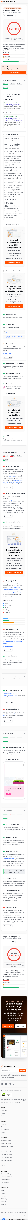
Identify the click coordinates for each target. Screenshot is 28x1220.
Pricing (3, 1113)
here (20, 922)
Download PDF (10, 15)
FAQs (2, 1127)
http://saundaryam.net (8, 693)
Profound (3, 1196)
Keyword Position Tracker (8, 1149)
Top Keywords (5, 1163)
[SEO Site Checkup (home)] (8, 1)
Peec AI (3, 1193)
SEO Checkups (5, 1129)
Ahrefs (3, 1190)
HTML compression (18, 480)
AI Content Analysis (6, 1140)
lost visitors (12, 476)
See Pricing (20, 1026)
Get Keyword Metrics (14, 262)
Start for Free (8, 1026)
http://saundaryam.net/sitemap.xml (14, 331)
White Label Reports (6, 1165)
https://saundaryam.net (11, 10)
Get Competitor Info (14, 306)
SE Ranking (4, 1199)
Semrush (3, 1201)
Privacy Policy (13, 1214)
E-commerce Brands (6, 1176)
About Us (3, 1124)
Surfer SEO (4, 1204)
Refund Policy (21, 1214)
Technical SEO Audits (6, 1160)
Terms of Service (5, 1214)
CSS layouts (6, 482)
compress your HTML (14, 500)
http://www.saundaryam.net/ (10, 695)
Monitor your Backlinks (14, 427)
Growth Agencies (5, 1179)
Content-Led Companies (7, 1174)
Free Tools (4, 1110)
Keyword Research (6, 1151)
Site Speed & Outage (6, 1157)
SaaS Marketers (5, 1182)
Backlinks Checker (6, 1143)
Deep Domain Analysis (7, 1146)
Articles (3, 1116)
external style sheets (15, 482)
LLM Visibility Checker (6, 1154)
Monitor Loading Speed (14, 572)
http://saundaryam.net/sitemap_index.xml (14, 336)
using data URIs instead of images (15, 592)
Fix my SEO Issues (14, 72)
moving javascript (7, 483)
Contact (3, 1132)
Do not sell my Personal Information (16, 1219)
